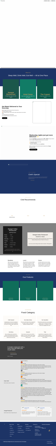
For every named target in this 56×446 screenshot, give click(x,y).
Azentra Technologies (22, 441)
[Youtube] (53, 430)
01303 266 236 (6, 115)
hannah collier (26, 407)
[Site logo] (3, 0)
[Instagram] (46, 430)
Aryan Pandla (42, 407)
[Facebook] (43, 430)
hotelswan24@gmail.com (39, 427)
